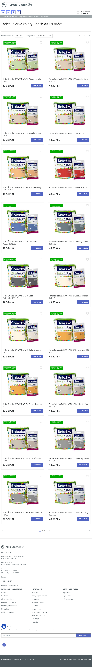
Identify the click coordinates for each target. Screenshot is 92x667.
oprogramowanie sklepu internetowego (79, 659)
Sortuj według (30, 36)
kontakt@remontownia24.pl (10, 585)
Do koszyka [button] (37, 85)
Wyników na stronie (7, 36)
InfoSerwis (63, 659)
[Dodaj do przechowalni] (41, 42)
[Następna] (89, 35)
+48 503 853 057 (6, 581)
